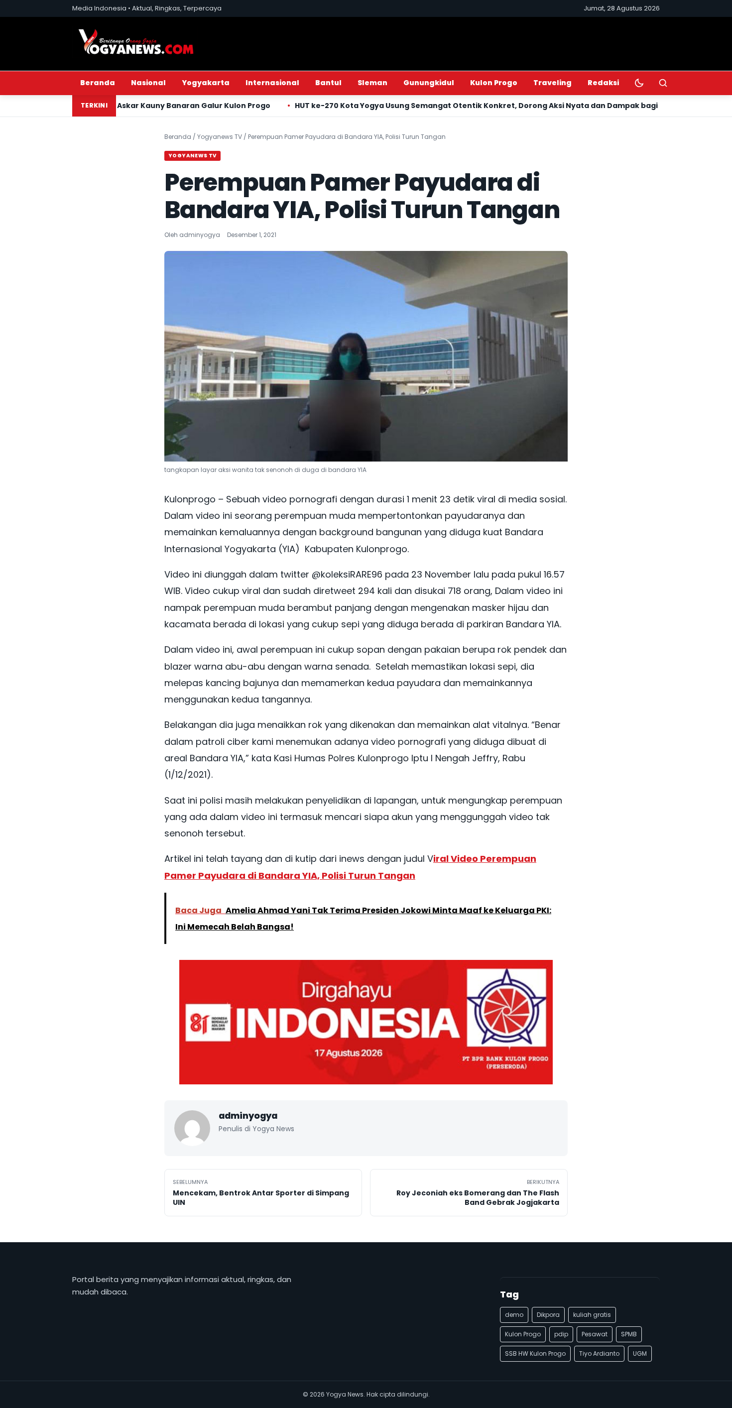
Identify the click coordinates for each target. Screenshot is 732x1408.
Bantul (328, 83)
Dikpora (548, 1314)
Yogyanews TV (219, 136)
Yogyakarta (206, 83)
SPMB (629, 1334)
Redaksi (603, 83)
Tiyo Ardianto (599, 1353)
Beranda (97, 83)
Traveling (552, 83)
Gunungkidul (428, 83)
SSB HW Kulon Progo (535, 1353)
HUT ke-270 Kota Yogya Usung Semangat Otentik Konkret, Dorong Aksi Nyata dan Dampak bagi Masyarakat (432, 106)
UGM (640, 1353)
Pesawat (595, 1334)
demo (514, 1314)
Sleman (372, 83)
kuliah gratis (592, 1314)
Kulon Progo (493, 83)
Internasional (272, 83)
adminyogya (199, 235)
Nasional (148, 83)
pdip (561, 1334)
